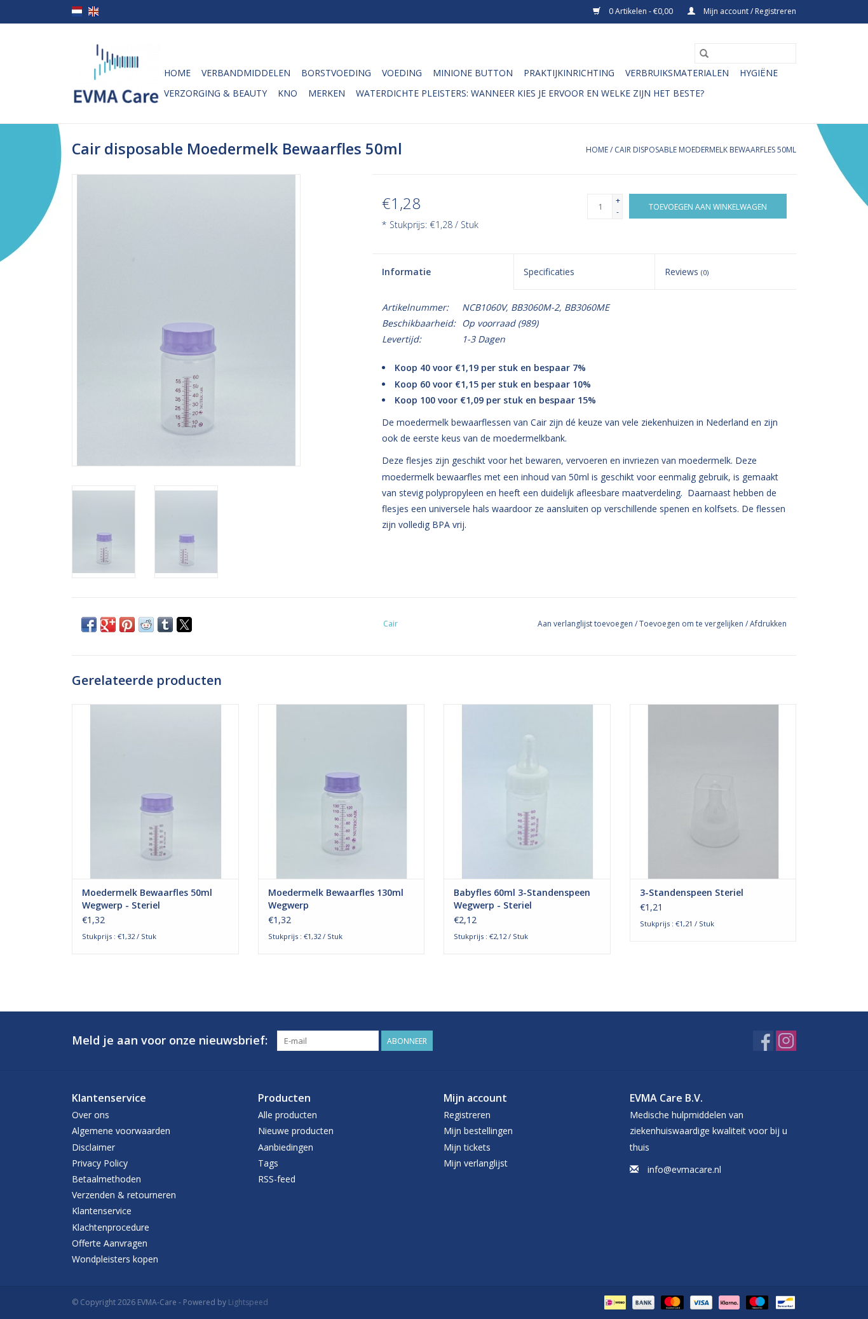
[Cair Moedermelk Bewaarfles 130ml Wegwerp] (341, 791)
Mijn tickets (467, 1147)
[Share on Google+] (108, 624)
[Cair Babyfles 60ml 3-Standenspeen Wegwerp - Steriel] (527, 791)
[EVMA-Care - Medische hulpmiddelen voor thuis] (116, 73)
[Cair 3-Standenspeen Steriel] (713, 791)
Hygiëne (759, 73)
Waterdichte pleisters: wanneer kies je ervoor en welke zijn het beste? (530, 93)
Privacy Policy (100, 1163)
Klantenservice (102, 1211)
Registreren (467, 1115)
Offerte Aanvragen (109, 1243)
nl (77, 11)
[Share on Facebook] (89, 624)
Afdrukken (768, 623)
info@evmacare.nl (684, 1169)
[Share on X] (184, 624)
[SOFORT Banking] (728, 1301)
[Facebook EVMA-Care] (763, 1041)
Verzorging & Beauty (215, 93)
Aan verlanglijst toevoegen (586, 623)
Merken (326, 93)
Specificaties (549, 272)
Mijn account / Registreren (749, 11)
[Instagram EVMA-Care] (786, 1041)
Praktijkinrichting (569, 73)
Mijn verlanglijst (476, 1163)
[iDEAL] (614, 1301)
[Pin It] (127, 624)
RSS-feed (276, 1179)
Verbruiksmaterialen (677, 73)
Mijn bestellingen (478, 1131)
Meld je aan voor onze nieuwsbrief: (170, 1040)
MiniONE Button (473, 73)
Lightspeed (248, 1302)
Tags (268, 1163)
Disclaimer (93, 1147)
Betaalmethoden (106, 1179)
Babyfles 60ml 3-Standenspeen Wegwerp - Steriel (522, 898)
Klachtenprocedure (110, 1227)
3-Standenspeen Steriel (691, 892)
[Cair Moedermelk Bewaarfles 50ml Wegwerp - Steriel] (155, 791)
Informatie (406, 272)
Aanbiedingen (285, 1147)
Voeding (402, 73)
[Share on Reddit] (146, 624)
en (93, 11)
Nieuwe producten (296, 1131)
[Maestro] (756, 1301)
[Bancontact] (783, 1301)
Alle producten (287, 1115)
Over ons (90, 1115)
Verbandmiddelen (245, 73)
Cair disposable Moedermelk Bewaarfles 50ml (705, 149)
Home (177, 73)
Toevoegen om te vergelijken (692, 623)
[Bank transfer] (642, 1301)
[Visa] (700, 1301)
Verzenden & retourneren (124, 1195)
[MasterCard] (670, 1301)
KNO (287, 93)
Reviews (687, 272)
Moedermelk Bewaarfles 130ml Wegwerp (335, 898)
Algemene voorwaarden (121, 1131)
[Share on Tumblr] (165, 624)
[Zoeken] (704, 53)
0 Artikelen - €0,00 (641, 11)
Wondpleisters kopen (115, 1259)
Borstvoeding (336, 73)
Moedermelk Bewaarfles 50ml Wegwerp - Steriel (147, 898)
